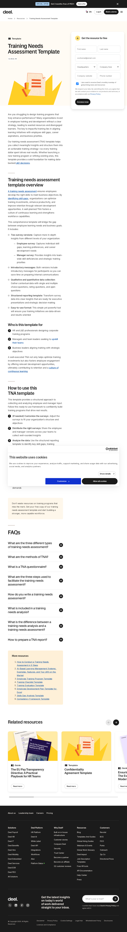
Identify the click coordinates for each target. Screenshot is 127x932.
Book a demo (111, 12)
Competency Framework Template (33, 699)
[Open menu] (121, 11)
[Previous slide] (109, 722)
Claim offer (82, 4)
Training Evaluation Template (30, 685)
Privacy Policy (95, 94)
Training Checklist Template (30, 682)
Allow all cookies (100, 481)
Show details (105, 474)
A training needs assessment (22, 191)
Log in (98, 12)
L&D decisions (23, 163)
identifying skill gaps (18, 198)
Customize (61, 481)
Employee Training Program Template (34, 679)
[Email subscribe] (115, 899)
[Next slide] (116, 722)
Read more (17, 786)
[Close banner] (117, 3)
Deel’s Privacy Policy (108, 906)
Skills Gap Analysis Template (30, 695)
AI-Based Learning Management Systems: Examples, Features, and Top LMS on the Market (37, 672)
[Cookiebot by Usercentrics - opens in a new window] (107, 449)
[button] (35, 545)
